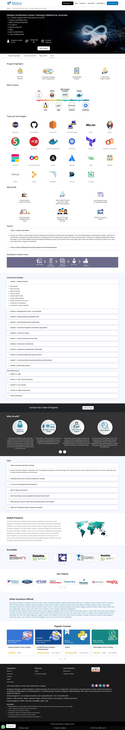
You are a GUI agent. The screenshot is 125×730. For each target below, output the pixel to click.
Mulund (68, 607)
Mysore (78, 607)
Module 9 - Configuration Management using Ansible (26, 349)
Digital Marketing (74, 691)
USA (47, 617)
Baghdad (49, 611)
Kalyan (99, 605)
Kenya (74, 613)
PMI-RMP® (36, 701)
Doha (99, 611)
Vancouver (51, 617)
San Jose (99, 615)
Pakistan (45, 615)
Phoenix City (62, 615)
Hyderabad (68, 605)
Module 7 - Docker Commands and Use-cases (24, 338)
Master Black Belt (63, 696)
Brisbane (71, 611)
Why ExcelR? (43, 56)
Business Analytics (47, 698)
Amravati (33, 603)
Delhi (10, 605)
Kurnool (45, 607)
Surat (32, 609)
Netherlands (12, 615)
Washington (68, 617)
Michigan (100, 613)
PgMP (42, 701)
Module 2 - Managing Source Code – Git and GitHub (26, 311)
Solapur (28, 609)
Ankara (34, 611)
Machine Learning (41, 689)
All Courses (66, 3)
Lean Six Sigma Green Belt (28, 696)
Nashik (88, 607)
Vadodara (57, 609)
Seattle (104, 615)
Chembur (93, 603)
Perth (50, 615)
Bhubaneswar (79, 603)
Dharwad (15, 605)
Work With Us (101, 3)
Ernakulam (21, 605)
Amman (30, 611)
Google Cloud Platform (13, 693)
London (83, 613)
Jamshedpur (88, 605)
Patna (108, 607)
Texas (23, 617)
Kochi (23, 607)
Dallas (95, 611)
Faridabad (28, 605)
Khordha (18, 607)
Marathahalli (62, 607)
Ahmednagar (26, 603)
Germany (11, 613)
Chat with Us (10, 726)
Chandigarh (87, 603)
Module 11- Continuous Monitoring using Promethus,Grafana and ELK (31, 360)
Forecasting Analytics (33, 691)
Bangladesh (56, 611)
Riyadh (80, 615)
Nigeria (41, 615)
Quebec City (74, 615)
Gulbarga (46, 605)
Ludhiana (55, 607)
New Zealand (26, 615)
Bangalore (58, 603)
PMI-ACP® (28, 701)
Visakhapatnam (71, 609)
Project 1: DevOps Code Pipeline (20, 230)
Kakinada (94, 605)
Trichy (40, 609)
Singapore (110, 615)
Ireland (47, 613)
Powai (112, 607)
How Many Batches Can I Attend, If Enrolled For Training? (28, 478)
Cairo (75, 611)
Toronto (33, 617)
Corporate (83, 3)
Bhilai (68, 603)
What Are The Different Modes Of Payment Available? (26, 507)
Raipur (19, 609)
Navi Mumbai (94, 607)
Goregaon (40, 605)
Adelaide (18, 611)
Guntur (51, 605)
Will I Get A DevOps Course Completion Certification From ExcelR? (30, 496)
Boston (66, 611)
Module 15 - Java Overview (18, 385)
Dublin (107, 611)
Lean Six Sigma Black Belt (45, 696)
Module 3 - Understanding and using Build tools (25, 317)
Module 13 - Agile (16, 374)
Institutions (91, 3)
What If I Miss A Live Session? (19, 490)
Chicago (90, 611)
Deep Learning (17, 698)
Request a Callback (60, 728)
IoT (59, 689)
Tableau (25, 698)
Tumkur (51, 609)
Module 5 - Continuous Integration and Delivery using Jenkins (29, 327)
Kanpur (108, 605)
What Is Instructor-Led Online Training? (22, 465)
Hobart (24, 613)
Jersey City (62, 613)
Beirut (61, 611)
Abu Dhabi (12, 611)
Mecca (95, 613)
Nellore (100, 607)
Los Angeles (89, 613)
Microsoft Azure (106, 691)
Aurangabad (51, 603)
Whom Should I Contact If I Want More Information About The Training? (32, 501)
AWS (86, 691)
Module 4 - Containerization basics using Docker (25, 322)
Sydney (19, 617)
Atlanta (39, 611)
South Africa (12, 617)
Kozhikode (39, 607)
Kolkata (33, 607)
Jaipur (77, 605)
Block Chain (65, 689)
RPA (82, 691)
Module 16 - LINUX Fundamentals (20, 390)
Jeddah (57, 613)
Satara (23, 609)
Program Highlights (14, 56)
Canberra (85, 611)
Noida (104, 607)
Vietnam (62, 617)
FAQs (52, 56)
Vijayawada (63, 609)
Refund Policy (35, 686)
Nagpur (83, 607)
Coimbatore (110, 603)
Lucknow (50, 607)
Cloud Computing (94, 691)
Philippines (55, 615)
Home (8, 8)
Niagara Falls (34, 615)
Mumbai (73, 607)
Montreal (106, 613)
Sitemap (43, 686)
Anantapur (39, 603)
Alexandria (24, 611)
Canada (80, 611)
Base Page (12, 603)
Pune (10, 609)
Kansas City (69, 613)
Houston (36, 613)
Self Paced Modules (16, 396)
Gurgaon (56, 605)
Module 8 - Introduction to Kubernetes (22, 344)
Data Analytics (58, 698)
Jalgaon (82, 605)
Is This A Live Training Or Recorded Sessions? (24, 484)
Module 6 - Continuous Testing (20, 333)
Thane (36, 609)
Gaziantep (112, 611)
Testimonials (34, 40)
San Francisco (92, 615)
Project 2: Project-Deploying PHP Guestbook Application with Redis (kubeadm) (34, 247)
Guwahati (62, 605)
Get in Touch (88, 408)
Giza (16, 613)
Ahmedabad (19, 603)
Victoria (57, 617)
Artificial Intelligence (28, 689)
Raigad (15, 609)
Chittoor (103, 603)
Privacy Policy (26, 686)
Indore (73, 605)
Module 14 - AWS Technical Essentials (22, 379)
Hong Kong (30, 613)
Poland (68, 615)
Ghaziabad (34, 605)
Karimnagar (12, 607)
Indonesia (42, 613)
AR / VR (50, 689)
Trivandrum (45, 609)
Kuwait (79, 613)
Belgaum (64, 603)
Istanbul (52, 613)
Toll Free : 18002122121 (99, 728)
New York (19, 615)
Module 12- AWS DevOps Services (20, 365)
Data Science (73, 698)
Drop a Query (24, 728)
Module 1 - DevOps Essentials (19, 281)
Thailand (27, 617)
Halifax (20, 613)
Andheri (45, 603)
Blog (76, 3)
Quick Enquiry (44, 48)
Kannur (104, 605)
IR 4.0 (55, 689)
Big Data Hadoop (35, 698)
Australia (44, 611)
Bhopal (73, 603)
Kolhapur (28, 607)
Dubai (102, 611)
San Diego (85, 615)
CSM (46, 701)
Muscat (112, 613)
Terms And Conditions (13, 686)
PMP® (22, 701)
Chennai (98, 603)
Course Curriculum (30, 56)
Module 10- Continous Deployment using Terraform (26, 355)
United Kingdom (40, 617)
